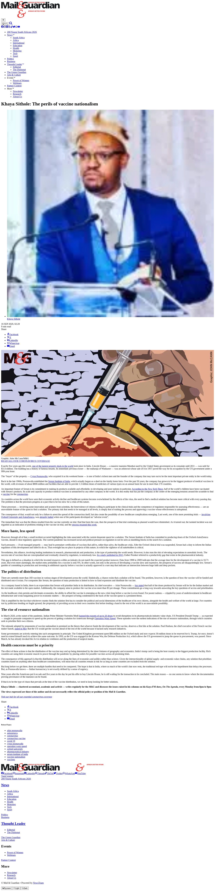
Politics (4, 814)
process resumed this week (84, 524)
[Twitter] (14, 27)
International (13, 796)
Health (10, 802)
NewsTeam (38, 883)
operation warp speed (17, 746)
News (5, 785)
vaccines (11, 759)
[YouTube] (19, 27)
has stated (139, 585)
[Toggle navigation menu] (3, 20)
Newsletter (12, 872)
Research (11, 875)
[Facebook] (2, 27)
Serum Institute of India (59, 481)
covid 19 (11, 741)
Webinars (11, 855)
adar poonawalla (14, 730)
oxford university (15, 749)
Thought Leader (13, 823)
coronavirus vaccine (16, 738)
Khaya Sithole (13, 319)
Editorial (11, 830)
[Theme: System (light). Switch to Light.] (5, 24)
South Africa (13, 791)
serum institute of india (17, 754)
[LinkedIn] (7, 27)
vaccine (6, 494)
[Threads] (9, 27)
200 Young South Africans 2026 (16, 778)
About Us (11, 878)
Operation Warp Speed (105, 618)
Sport (9, 809)
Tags (3, 776)
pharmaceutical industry (18, 751)
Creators (9, 776)
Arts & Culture (8, 840)
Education (11, 799)
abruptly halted (46, 517)
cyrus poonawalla (15, 743)
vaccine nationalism (16, 757)
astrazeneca (12, 733)
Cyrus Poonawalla (38, 476)
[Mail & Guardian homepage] (107, 9)
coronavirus (22, 494)
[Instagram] (5, 27)
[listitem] (7, 773)
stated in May (21, 628)
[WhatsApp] (16, 27)
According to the (147, 489)
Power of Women (15, 852)
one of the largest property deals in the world (52, 466)
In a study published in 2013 (110, 555)
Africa (10, 794)
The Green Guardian (10, 837)
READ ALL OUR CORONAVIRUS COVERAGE (25, 461)
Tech (9, 807)
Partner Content (8, 860)
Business (5, 817)
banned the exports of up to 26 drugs (96, 616)
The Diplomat (13, 832)
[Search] (10, 24)
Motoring (11, 804)
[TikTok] (12, 27)
